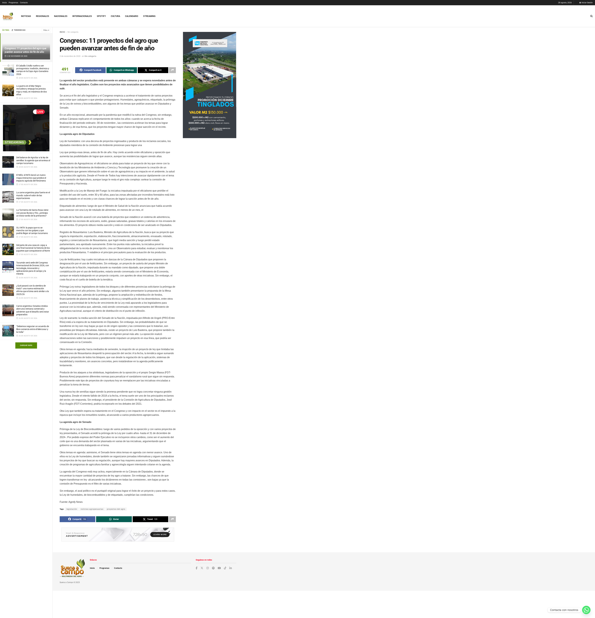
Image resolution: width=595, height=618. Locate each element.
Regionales (42, 16)
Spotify (101, 16)
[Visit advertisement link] (26, 128)
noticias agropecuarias (92, 509)
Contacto (24, 3)
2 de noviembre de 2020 (70, 56)
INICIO (62, 32)
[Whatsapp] (586, 610)
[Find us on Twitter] (202, 568)
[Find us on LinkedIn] (230, 568)
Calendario (131, 16)
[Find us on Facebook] (196, 568)
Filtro (45, 30)
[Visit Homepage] (7, 16)
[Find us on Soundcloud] (213, 568)
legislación (71, 509)
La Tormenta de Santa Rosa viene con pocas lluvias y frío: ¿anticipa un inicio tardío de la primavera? (32, 213)
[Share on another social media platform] (172, 70)
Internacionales (82, 16)
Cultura (115, 16)
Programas (13, 3)
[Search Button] (591, 16)
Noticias (26, 16)
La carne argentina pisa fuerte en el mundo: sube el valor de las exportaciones (33, 195)
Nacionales (60, 16)
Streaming (149, 16)
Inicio (4, 3)
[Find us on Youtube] (219, 568)
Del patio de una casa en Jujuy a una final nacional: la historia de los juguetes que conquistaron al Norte (33, 248)
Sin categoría (72, 32)
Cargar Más (26, 345)
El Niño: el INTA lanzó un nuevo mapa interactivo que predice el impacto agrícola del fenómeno (31, 178)
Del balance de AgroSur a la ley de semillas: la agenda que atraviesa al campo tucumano (33, 160)
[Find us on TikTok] (225, 568)
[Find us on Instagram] (207, 568)
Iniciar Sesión (587, 3)
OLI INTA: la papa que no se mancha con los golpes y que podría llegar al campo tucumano (32, 230)
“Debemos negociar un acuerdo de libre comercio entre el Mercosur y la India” (32, 329)
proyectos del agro (116, 509)
